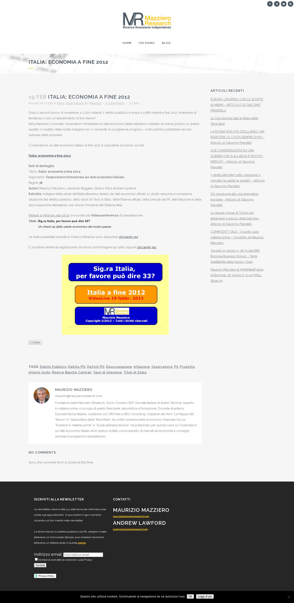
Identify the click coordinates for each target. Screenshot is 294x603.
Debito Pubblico (53, 366)
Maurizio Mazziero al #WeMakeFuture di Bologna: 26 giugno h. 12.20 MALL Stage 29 (236, 275)
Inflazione (142, 366)
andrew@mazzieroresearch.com (130, 529)
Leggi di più (205, 596)
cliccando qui (128, 237)
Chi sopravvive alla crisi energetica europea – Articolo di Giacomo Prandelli (234, 199)
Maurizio (96, 103)
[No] (288, 597)
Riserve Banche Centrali (71, 372)
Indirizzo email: (48, 554)
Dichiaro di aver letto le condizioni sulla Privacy (65, 559)
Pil (176, 366)
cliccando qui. (147, 247)
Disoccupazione (119, 366)
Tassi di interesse (107, 372)
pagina (82, 543)
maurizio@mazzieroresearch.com (131, 516)
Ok (190, 596)
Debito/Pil (77, 366)
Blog (60, 103)
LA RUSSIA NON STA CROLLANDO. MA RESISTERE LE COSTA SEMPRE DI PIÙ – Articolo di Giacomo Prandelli (237, 137)
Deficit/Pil (96, 366)
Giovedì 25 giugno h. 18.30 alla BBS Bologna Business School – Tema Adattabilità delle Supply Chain (235, 256)
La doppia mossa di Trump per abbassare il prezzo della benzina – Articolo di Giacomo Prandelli (235, 218)
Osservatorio (74, 103)
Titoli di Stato (135, 372)
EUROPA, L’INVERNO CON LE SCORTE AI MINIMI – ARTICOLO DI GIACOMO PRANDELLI (236, 105)
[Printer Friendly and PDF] (35, 342)
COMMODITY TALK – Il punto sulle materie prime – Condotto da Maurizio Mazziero (237, 237)
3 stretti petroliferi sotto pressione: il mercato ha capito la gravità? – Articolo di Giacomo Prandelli (237, 180)
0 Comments (114, 103)
